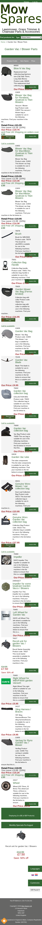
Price (33, 61)
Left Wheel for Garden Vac (20, 613)
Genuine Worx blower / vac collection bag (22, 486)
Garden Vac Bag (23, 331)
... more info (31, 87)
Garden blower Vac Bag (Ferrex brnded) (23, 291)
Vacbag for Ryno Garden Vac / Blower (23, 742)
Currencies (35, 883)
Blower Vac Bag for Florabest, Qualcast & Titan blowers (23, 98)
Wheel (16, 783)
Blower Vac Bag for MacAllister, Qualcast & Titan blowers (23, 152)
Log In (35, 2)
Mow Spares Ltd (26, 906)
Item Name (24, 61)
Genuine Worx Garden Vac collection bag (20, 519)
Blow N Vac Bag (22, 68)
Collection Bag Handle (19, 263)
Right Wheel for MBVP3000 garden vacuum (23, 680)
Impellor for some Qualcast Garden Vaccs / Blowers (22, 586)
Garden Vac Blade (21, 361)
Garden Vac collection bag (21, 392)
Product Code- (12, 61)
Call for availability (8, 143)
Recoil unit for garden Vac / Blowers (20, 643)
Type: (18, 37)
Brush (18, 233)
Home (26, 2)
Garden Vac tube (20, 457)
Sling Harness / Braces (23, 710)
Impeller (18, 557)
